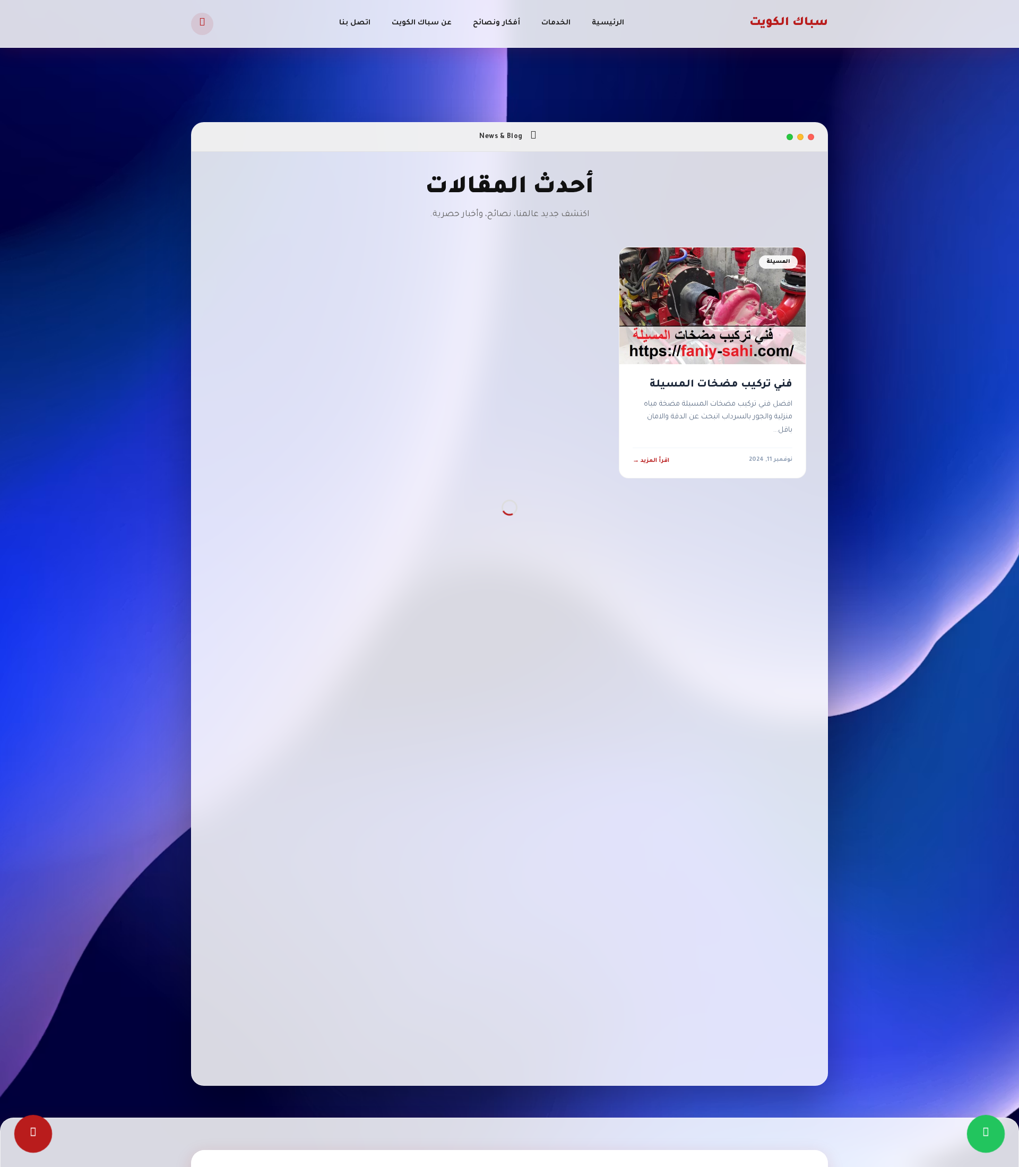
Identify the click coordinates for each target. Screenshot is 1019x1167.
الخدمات (556, 23)
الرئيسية (608, 23)
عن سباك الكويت (422, 23)
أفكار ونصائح (496, 23)
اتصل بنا (354, 23)
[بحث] (202, 24)
